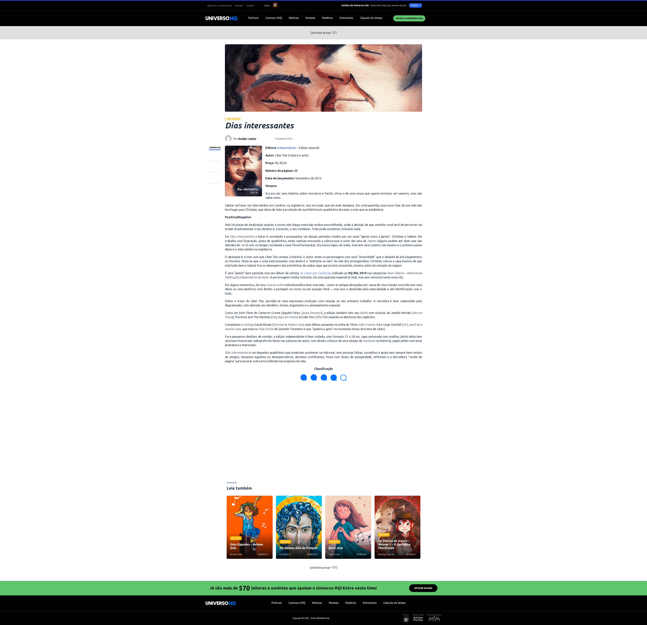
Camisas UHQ (273, 17)
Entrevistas (346, 17)
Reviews (310, 17)
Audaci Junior (247, 138)
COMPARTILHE (215, 148)
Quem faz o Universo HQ (219, 5)
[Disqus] (323, 433)
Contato (250, 5)
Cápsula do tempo (371, 17)
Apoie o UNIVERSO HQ (409, 18)
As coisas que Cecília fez (315, 273)
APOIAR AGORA (423, 588)
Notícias (294, 17)
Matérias (327, 17)
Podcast (253, 17)
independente (286, 147)
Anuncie (239, 5)
